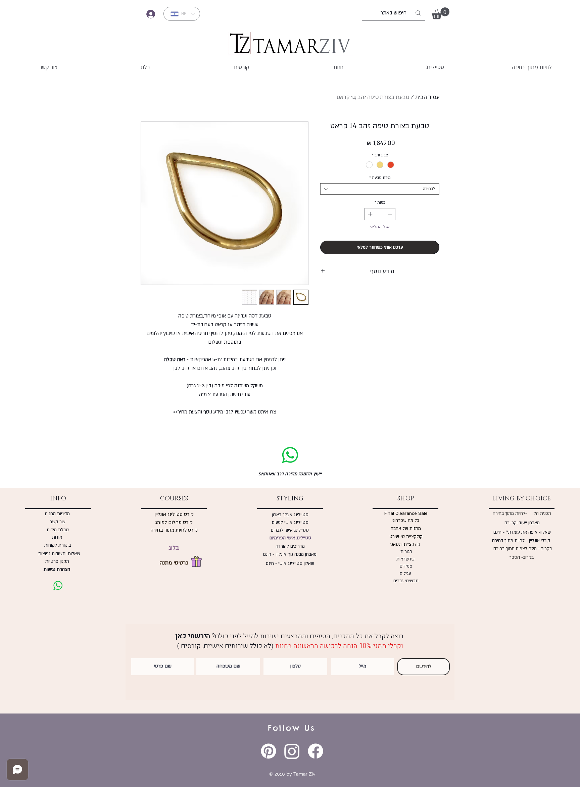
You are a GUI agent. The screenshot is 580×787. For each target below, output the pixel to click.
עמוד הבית (427, 97)
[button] (440, 13)
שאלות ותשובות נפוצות (58, 554)
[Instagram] (292, 751)
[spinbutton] (379, 214)
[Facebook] (315, 751)
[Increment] (370, 214)
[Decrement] (390, 214)
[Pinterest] (268, 751)
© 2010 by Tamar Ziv (292, 774)
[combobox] (379, 189)
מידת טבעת (380, 177)
